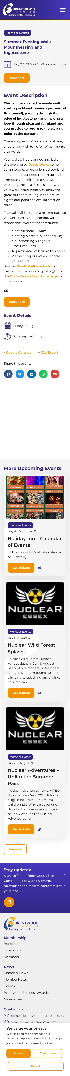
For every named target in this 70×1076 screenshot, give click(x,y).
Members (11, 957)
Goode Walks (38, 164)
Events (9, 986)
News (9, 967)
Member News (15, 979)
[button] (62, 9)
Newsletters (13, 999)
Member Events (17, 33)
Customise (48, 1053)
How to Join (13, 950)
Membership (15, 938)
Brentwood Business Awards (26, 993)
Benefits (10, 944)
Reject (35, 1066)
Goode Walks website (34, 266)
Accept (18, 1053)
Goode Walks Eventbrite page (34, 276)
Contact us (13, 1009)
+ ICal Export (48, 352)
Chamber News (16, 973)
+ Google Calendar (18, 352)
